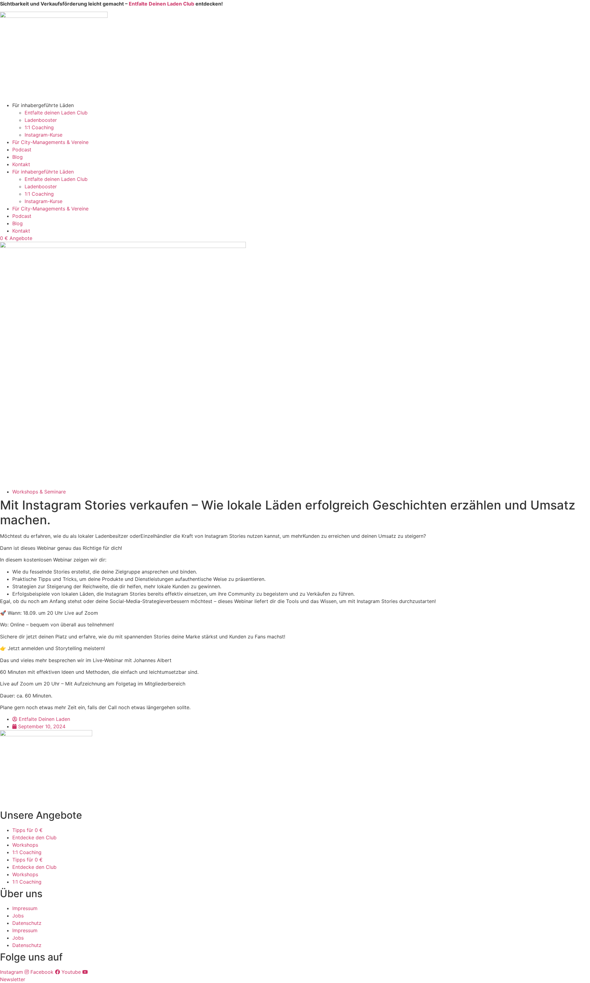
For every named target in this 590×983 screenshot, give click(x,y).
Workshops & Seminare (39, 492)
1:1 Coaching (39, 127)
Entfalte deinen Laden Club (56, 113)
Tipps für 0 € (27, 830)
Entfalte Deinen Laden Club (161, 4)
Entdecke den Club (34, 837)
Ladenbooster (41, 120)
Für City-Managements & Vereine (50, 142)
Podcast (21, 149)
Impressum (24, 908)
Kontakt (21, 164)
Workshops (25, 845)
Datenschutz (26, 923)
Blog (17, 157)
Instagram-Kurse (43, 135)
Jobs (18, 916)
